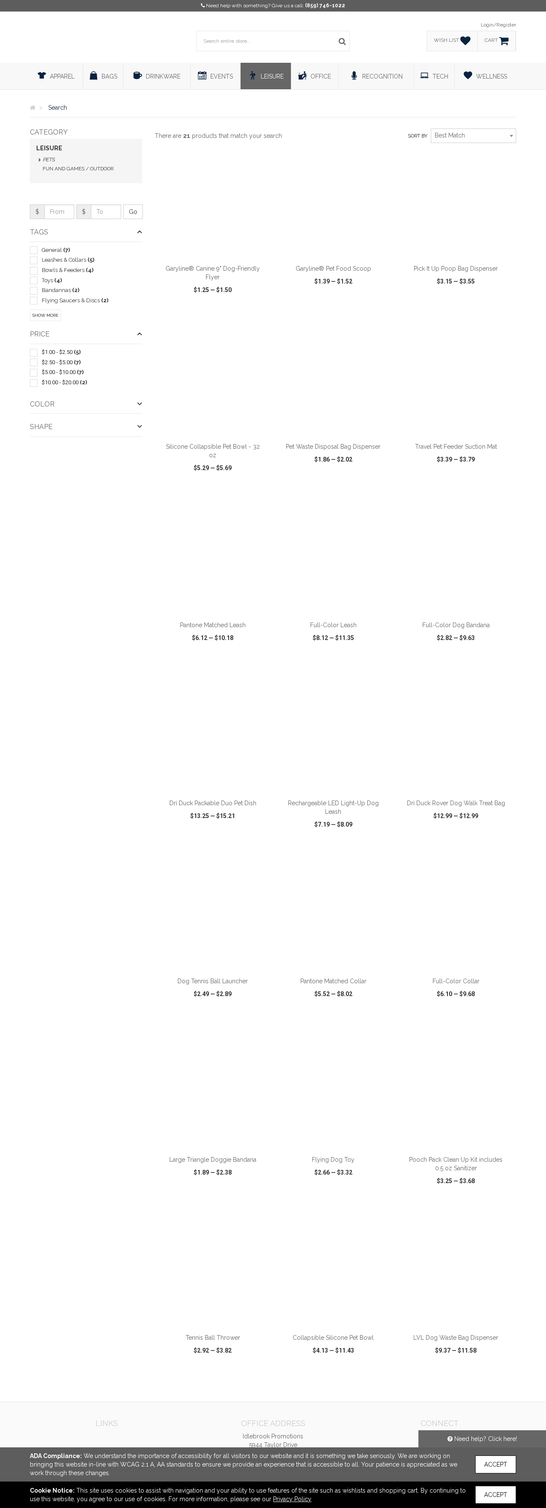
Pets (49, 160)
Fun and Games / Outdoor (78, 169)
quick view (181, 314)
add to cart (217, 248)
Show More (45, 315)
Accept (495, 1464)
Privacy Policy (292, 1499)
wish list (224, 314)
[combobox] (473, 136)
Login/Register (498, 25)
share (259, 314)
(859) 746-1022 (325, 6)
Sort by (417, 136)
